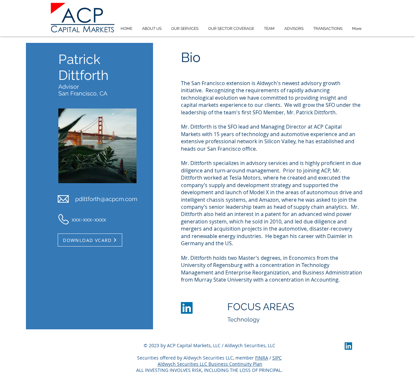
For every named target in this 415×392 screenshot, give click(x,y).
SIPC (277, 358)
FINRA (261, 358)
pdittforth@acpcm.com (106, 199)
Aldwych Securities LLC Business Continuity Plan (210, 364)
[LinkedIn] (187, 308)
